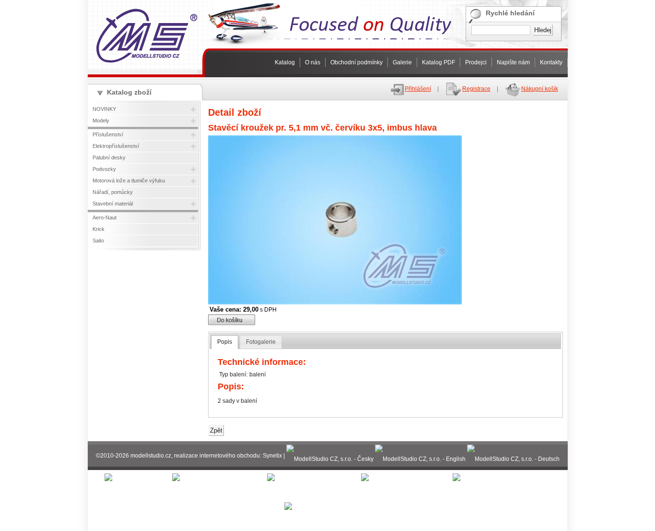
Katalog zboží (129, 92)
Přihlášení (418, 88)
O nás (312, 62)
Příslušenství (108, 134)
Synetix (272, 455)
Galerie (402, 62)
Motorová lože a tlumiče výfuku (129, 180)
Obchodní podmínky (356, 62)
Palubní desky (109, 157)
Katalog (285, 62)
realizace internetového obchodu (217, 455)
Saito (98, 240)
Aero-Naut (105, 217)
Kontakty (551, 62)
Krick (99, 229)
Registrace (476, 88)
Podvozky (104, 169)
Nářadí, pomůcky (113, 192)
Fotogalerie (261, 341)
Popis (224, 341)
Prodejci (476, 62)
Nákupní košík (539, 88)
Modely (101, 120)
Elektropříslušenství (116, 146)
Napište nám (513, 62)
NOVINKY (104, 109)
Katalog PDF (438, 62)
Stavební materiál (113, 203)
